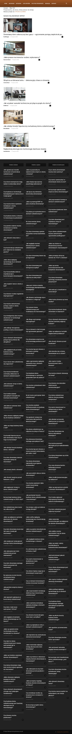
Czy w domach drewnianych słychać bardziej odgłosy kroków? (57, 321)
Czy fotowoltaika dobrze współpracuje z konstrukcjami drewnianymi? (13, 274)
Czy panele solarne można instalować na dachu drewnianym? (12, 228)
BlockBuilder (7, 128)
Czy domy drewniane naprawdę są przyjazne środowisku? (33, 463)
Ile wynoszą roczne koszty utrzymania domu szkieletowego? (12, 577)
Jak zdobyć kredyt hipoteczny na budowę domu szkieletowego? (29, 126)
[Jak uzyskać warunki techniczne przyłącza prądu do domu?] (27, 94)
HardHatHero (7, 151)
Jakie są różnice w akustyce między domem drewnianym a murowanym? (36, 659)
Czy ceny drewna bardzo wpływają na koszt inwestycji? (56, 467)
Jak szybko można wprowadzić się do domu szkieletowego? (56, 533)
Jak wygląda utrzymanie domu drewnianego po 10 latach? (12, 619)
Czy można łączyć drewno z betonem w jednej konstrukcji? (35, 351)
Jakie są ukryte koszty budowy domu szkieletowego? (56, 617)
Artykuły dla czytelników (62, 732)
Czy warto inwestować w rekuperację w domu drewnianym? (56, 409)
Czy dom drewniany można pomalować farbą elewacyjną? (57, 671)
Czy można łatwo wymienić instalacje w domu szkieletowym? (13, 206)
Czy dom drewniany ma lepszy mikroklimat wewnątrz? (56, 433)
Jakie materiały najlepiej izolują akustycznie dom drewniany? (34, 647)
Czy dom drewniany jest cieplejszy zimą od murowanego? (56, 221)
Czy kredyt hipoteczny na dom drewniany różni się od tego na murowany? (13, 438)
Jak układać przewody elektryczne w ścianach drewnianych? (56, 421)
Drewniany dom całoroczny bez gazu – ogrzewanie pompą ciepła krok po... (33, 34)
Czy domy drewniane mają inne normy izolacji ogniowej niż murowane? (13, 667)
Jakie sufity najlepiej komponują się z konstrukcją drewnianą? (35, 519)
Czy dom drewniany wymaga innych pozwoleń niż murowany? (13, 565)
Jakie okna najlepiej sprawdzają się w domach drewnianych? (12, 262)
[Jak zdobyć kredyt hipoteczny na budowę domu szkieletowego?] (29, 117)
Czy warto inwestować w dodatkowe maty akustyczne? (34, 561)
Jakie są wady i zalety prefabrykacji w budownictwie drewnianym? (57, 545)
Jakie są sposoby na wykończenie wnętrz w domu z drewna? (36, 172)
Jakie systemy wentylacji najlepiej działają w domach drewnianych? (35, 605)
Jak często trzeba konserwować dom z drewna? (55, 363)
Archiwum (11, 3)
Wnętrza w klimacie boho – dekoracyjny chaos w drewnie (26, 80)
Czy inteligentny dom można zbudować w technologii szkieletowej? (13, 318)
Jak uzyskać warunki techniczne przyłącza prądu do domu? (27, 103)
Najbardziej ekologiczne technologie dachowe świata (25, 149)
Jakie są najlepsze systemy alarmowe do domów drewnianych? (13, 519)
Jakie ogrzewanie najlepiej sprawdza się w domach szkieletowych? (35, 363)
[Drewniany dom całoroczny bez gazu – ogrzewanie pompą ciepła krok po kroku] (33, 25)
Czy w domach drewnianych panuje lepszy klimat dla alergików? (13, 340)
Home (5, 3)
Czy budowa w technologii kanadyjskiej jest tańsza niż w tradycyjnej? (13, 194)
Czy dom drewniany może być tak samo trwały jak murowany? (13, 531)
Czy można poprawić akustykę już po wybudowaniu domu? (58, 445)
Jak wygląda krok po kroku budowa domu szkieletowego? (12, 352)
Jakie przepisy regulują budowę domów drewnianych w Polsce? (36, 683)
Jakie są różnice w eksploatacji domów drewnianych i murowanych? (57, 246)
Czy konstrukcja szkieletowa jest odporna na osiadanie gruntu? (13, 250)
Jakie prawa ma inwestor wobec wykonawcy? (22, 57)
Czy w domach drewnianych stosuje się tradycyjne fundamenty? (13, 691)
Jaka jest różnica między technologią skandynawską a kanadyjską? (35, 287)
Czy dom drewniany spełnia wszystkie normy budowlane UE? (35, 234)
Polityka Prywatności (38, 3)
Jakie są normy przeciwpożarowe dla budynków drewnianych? (56, 268)
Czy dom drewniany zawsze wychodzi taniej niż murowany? (13, 460)
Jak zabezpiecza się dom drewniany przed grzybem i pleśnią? (35, 671)
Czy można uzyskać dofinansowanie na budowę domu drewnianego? (35, 407)
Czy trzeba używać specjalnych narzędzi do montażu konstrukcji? (12, 396)
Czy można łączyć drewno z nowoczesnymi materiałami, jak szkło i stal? (35, 451)
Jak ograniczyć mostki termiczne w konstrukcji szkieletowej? (12, 172)
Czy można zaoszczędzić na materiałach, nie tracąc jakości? (58, 693)
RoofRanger (6, 36)
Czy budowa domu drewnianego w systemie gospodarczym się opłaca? (35, 375)
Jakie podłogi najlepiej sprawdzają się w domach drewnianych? (57, 591)
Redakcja (47, 3)
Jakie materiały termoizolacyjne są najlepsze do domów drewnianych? (58, 521)
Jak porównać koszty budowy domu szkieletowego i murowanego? (36, 497)
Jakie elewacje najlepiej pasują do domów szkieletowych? (12, 679)
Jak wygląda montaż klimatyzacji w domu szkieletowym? (33, 246)
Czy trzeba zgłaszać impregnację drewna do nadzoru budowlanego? (56, 499)
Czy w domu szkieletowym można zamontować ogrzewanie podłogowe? (57, 234)
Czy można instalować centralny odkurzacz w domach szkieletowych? (12, 374)
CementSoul (6, 82)
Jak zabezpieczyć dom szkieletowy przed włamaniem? (11, 553)
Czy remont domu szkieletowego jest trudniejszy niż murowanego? (36, 309)
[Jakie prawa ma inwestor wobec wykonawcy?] (22, 48)
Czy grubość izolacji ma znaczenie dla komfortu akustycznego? (34, 419)
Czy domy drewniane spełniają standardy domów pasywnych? (57, 280)
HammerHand (7, 59)
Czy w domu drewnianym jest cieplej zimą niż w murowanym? (58, 569)
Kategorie (18, 3)
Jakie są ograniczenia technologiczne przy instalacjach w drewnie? (12, 631)
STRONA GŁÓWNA (20, 11)
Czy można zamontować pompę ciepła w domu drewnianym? (12, 306)
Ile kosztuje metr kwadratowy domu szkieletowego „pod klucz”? (58, 659)
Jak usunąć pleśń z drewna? (13, 469)
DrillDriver (6, 105)
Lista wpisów (26, 3)
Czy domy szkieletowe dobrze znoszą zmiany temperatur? (56, 397)
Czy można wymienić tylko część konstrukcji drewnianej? (35, 485)
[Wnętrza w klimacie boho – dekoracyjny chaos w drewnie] (26, 71)
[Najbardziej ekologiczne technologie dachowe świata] (25, 140)
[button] (66, 3)
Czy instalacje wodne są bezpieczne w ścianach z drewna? (34, 695)
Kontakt (54, 3)
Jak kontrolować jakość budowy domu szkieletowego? (56, 557)
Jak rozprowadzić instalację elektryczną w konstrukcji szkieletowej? (35, 593)
